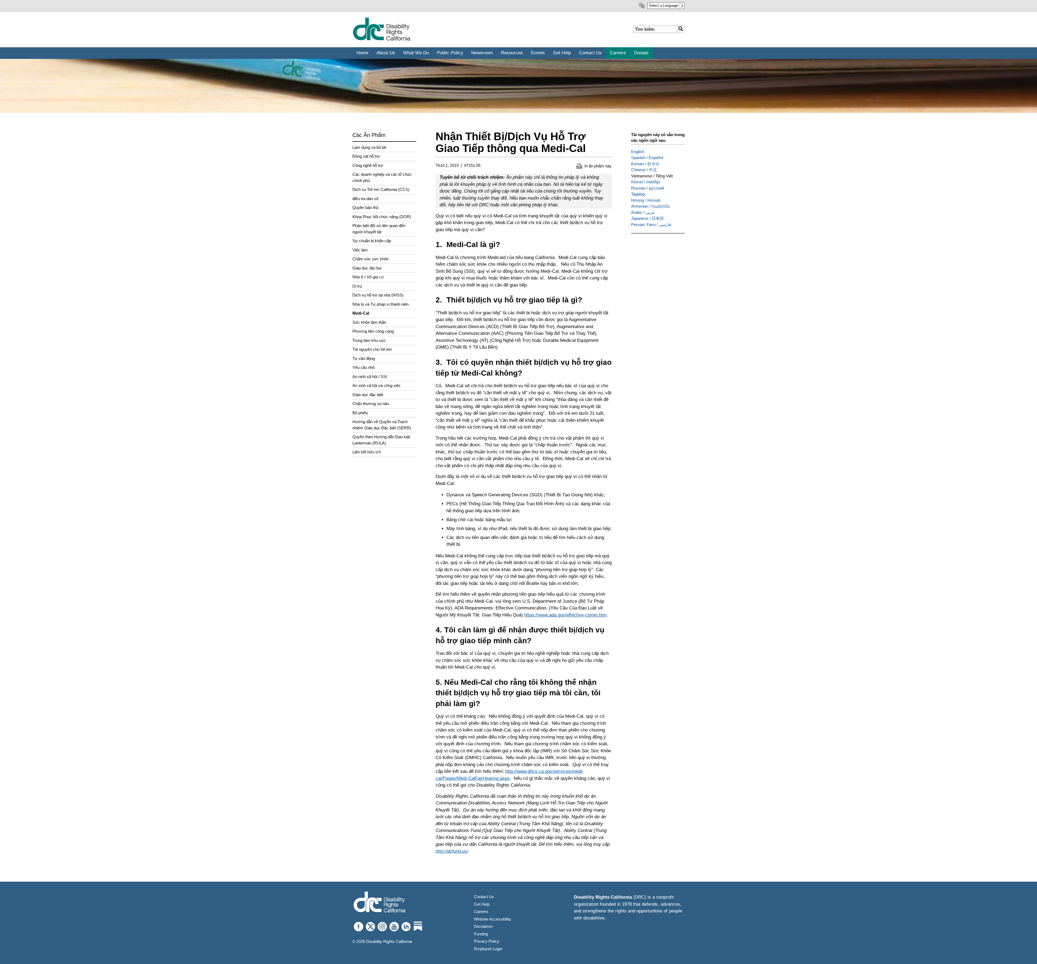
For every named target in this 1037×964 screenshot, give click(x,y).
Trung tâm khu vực (369, 340)
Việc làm (360, 250)
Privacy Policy (486, 941)
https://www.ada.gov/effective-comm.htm (565, 615)
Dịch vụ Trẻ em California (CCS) (380, 189)
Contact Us (484, 896)
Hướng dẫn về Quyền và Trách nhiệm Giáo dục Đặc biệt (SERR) (381, 424)
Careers (481, 911)
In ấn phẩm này (598, 166)
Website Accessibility (492, 919)
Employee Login (488, 948)
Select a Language (663, 6)
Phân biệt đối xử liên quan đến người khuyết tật (378, 228)
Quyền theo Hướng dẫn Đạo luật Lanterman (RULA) (381, 439)
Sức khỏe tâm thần (369, 322)
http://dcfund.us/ (452, 851)
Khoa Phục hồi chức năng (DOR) (381, 216)
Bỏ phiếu (360, 412)
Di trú (357, 286)
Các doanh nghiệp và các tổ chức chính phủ (382, 177)
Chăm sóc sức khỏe (370, 259)
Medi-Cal (360, 313)
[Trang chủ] (381, 39)
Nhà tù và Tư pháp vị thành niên (380, 304)
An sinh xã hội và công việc (376, 385)
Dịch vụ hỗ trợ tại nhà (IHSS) (377, 295)
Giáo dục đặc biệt (367, 394)
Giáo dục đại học (367, 268)
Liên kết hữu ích (366, 452)
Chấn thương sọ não (370, 403)
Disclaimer (483, 926)
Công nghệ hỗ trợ (367, 165)
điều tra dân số (365, 198)
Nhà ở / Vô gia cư (368, 277)
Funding (481, 934)
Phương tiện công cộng (373, 331)
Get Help (482, 904)
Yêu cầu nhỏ (363, 367)
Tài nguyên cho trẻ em (372, 349)
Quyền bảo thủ (365, 207)
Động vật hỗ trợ (366, 156)
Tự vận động (363, 358)
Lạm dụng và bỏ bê (369, 147)
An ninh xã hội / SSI (369, 376)
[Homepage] (379, 902)
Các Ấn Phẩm (369, 135)
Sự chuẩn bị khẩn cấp (371, 240)
